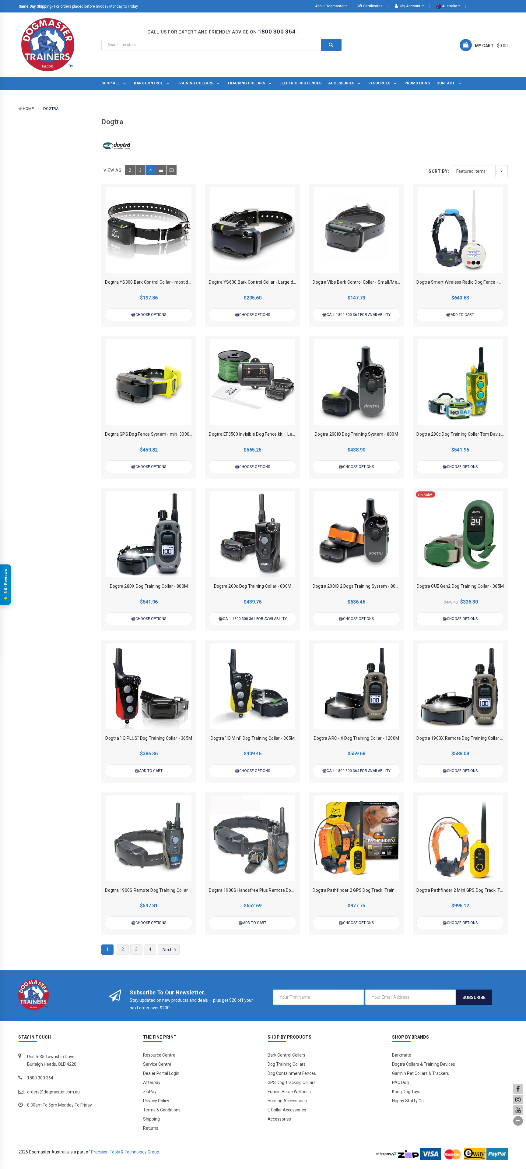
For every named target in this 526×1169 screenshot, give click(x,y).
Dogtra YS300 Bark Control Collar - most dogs (150, 282)
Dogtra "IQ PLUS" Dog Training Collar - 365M (148, 738)
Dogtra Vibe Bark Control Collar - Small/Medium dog (364, 282)
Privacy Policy (156, 1100)
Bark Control (149, 83)
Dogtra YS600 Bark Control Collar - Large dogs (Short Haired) (269, 282)
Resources (379, 83)
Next (167, 949)
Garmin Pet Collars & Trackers (420, 1073)
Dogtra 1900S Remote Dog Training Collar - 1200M (155, 890)
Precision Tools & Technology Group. (125, 1152)
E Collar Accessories (287, 1109)
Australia (449, 6)
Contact (446, 83)
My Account (410, 6)
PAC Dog (400, 1082)
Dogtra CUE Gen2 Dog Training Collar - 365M (460, 586)
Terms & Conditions (162, 1109)
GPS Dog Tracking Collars (292, 1082)
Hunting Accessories (287, 1100)
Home (28, 108)
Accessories (341, 83)
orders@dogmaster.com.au (53, 1091)
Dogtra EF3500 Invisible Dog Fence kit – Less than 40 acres (267, 434)
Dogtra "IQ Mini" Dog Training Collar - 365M (253, 738)
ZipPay (149, 1091)
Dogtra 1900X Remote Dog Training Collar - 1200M (466, 738)
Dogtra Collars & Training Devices (423, 1064)
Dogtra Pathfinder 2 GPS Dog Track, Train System (362, 890)
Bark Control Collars (286, 1055)
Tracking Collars (246, 83)
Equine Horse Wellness (289, 1091)
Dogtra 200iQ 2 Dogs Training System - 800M (357, 586)
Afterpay (151, 1082)
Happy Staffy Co (408, 1100)
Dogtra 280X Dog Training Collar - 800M (149, 586)
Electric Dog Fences (300, 83)
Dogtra (51, 108)
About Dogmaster (330, 6)
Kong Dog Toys (406, 1091)
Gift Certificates (369, 6)
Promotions (417, 83)
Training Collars (195, 83)
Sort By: (439, 171)
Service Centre (157, 1064)
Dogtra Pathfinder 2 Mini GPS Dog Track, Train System (470, 890)
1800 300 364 (277, 31)
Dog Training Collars (287, 1064)
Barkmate (401, 1055)
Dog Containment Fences (292, 1073)
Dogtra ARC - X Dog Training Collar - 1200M (356, 738)
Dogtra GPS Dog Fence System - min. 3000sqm (151, 434)
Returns (150, 1128)
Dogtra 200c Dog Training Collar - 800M (253, 586)
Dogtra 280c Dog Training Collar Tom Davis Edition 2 (467, 434)
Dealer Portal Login (161, 1073)
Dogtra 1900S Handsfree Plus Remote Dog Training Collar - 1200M (275, 890)
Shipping (151, 1119)
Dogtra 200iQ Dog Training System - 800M (356, 434)
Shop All (111, 83)
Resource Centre (159, 1055)
